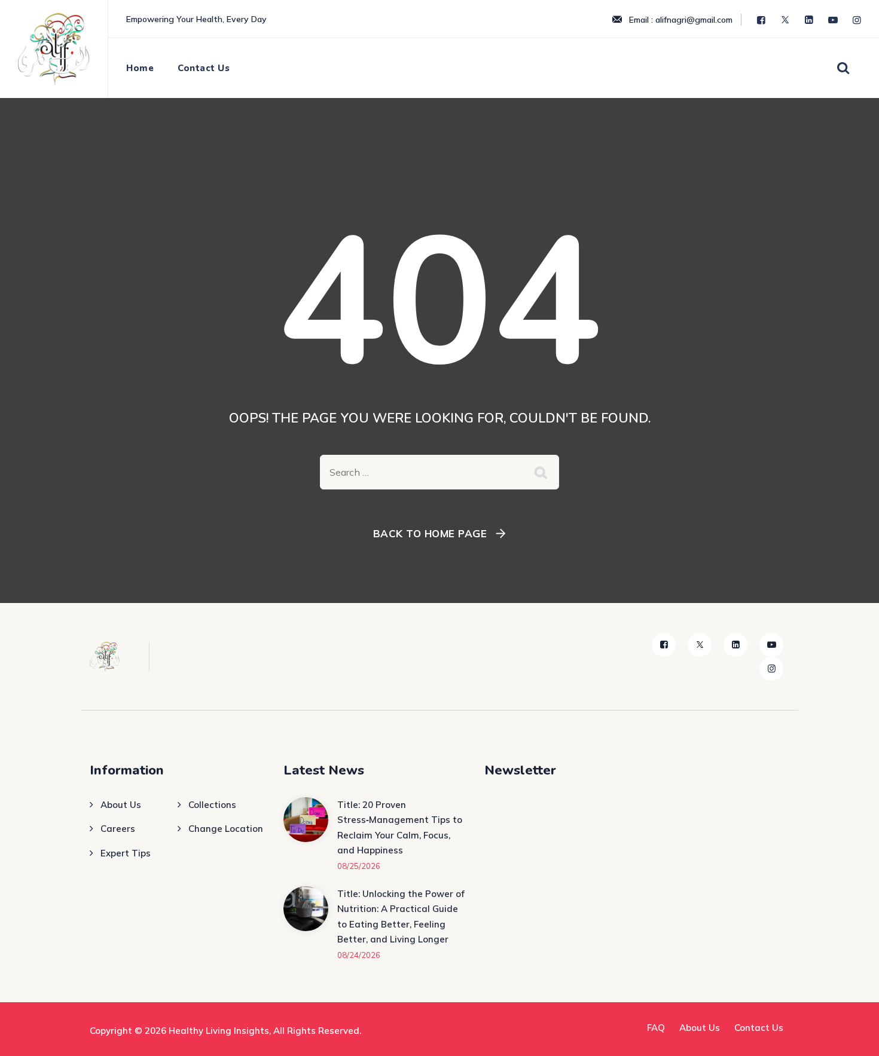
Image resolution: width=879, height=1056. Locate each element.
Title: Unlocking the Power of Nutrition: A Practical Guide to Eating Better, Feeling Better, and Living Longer (401, 916)
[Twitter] (786, 20)
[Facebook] (762, 20)
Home (140, 68)
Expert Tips (125, 853)
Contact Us (204, 68)
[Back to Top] (853, 1036)
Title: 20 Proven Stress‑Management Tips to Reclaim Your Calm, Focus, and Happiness (399, 827)
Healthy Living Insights (219, 1030)
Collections (212, 804)
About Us (120, 804)
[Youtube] (834, 20)
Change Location (225, 828)
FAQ (656, 1027)
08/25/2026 (358, 866)
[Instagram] (858, 20)
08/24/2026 (358, 955)
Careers (117, 828)
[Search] (843, 67)
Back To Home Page (430, 533)
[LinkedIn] (810, 20)
